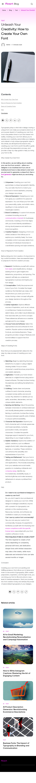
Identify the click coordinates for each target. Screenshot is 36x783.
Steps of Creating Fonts (8, 106)
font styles (9, 269)
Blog (10, 10)
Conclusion (4, 113)
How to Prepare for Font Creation (11, 103)
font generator (6, 174)
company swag (10, 471)
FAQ (2, 110)
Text (16, 10)
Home (4, 10)
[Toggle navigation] (2, 3)
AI (4, 631)
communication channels (14, 218)
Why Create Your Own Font (9, 99)
